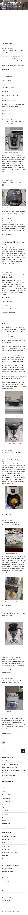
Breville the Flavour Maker (9, 836)
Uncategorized (6, 881)
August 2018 (5, 804)
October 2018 (6, 798)
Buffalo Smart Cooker (8, 843)
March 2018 (5, 820)
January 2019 (5, 791)
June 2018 (5, 811)
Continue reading (6, 113)
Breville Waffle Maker (8, 839)
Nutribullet (5, 859)
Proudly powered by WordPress (10, 911)
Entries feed (5, 894)
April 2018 (5, 817)
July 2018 (4, 807)
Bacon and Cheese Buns (8, 775)
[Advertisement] (14, 25)
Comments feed (6, 897)
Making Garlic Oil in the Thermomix (11, 767)
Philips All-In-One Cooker (9, 862)
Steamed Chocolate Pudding (10, 764)
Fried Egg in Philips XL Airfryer (13, 452)
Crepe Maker (5, 846)
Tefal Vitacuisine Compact (9, 874)
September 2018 (7, 801)
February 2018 (6, 823)
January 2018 (5, 826)
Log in (4, 891)
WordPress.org (6, 900)
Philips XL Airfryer (7, 868)
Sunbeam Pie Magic (7, 871)
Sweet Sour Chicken (7, 761)
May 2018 (5, 814)
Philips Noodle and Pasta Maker (10, 865)
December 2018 (6, 795)
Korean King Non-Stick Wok (9, 852)
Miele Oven (5, 855)
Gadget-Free (5, 849)
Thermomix (5, 878)
